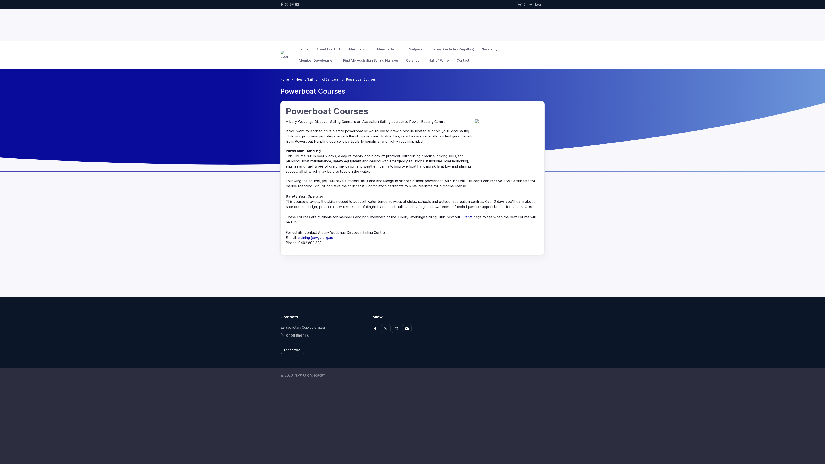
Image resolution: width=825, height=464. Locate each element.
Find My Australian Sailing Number (370, 60)
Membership (359, 49)
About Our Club (328, 49)
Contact (463, 60)
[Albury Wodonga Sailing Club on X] (287, 4)
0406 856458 (297, 335)
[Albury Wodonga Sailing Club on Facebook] (282, 4)
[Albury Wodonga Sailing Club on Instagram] (291, 4)
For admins (292, 350)
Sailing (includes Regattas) (452, 49)
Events (466, 217)
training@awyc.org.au (315, 237)
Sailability (489, 49)
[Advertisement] (409, 424)
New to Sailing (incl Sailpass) (400, 49)
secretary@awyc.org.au (305, 327)
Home (304, 49)
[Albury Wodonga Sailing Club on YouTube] (297, 4)
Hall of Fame (439, 60)
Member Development (317, 60)
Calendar (413, 60)
